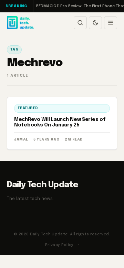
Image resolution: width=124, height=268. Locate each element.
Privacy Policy (59, 245)
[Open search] (80, 22)
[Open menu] (110, 22)
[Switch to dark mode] (95, 22)
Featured (28, 108)
